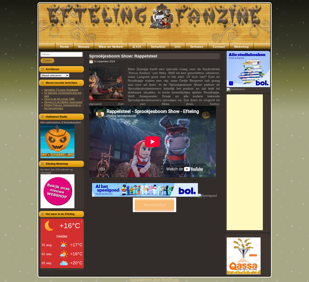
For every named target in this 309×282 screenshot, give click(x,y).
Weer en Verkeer (111, 46)
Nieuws (83, 46)
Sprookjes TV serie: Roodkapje (61, 89)
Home (64, 46)
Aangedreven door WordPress (154, 280)
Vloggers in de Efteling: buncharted (63, 102)
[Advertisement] (245, 162)
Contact (219, 46)
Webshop (241, 46)
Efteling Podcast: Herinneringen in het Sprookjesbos (62, 106)
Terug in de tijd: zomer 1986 (59, 99)
